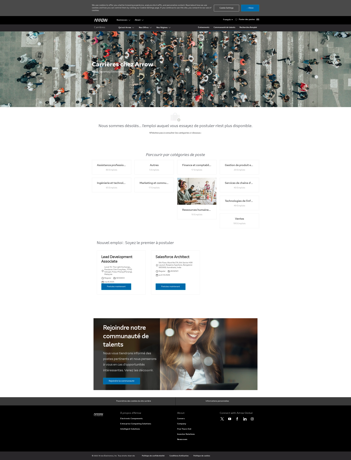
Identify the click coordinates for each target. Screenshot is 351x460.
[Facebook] (237, 419)
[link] (104, 414)
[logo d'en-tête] (101, 20)
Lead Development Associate (116, 259)
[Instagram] (252, 419)
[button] (228, 20)
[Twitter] (222, 419)
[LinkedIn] (244, 419)
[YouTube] (229, 419)
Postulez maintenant (116, 287)
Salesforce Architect (172, 257)
